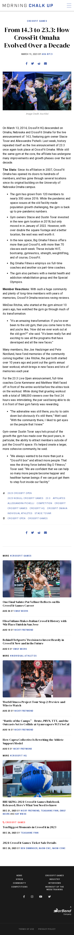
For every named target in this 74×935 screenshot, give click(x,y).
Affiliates (59, 498)
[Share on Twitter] (32, 63)
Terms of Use (26, 929)
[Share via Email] (45, 63)
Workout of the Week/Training (54, 888)
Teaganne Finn (50, 810)
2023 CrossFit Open (20, 493)
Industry (54, 879)
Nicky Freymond (23, 630)
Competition (44, 503)
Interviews (54, 883)
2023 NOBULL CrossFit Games (25, 498)
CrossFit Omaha (57, 508)
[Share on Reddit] (39, 63)
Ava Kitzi (47, 54)
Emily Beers (21, 611)
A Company (67, 910)
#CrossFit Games (20, 556)
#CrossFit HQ (18, 755)
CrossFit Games (37, 21)
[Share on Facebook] (26, 63)
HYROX (19, 879)
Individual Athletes (20, 513)
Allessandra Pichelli (21, 503)
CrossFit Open (17, 518)
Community (19, 883)
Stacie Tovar (43, 513)
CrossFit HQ (37, 508)
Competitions (19, 887)
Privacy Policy (47, 929)
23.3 (48, 498)
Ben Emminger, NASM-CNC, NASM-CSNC (43, 848)
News (19, 876)
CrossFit (60, 503)
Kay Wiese (21, 814)
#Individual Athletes (23, 656)
